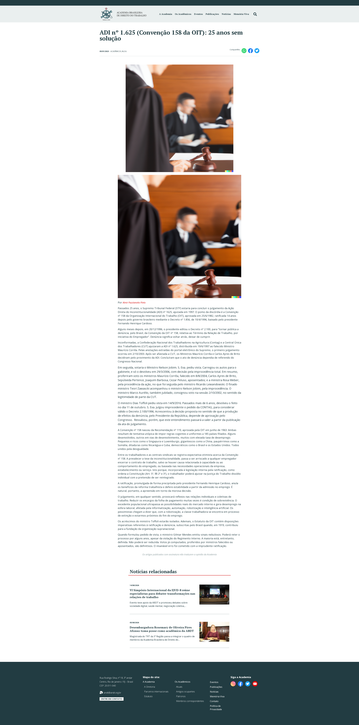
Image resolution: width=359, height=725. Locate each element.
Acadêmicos (116, 51)
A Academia (165, 14)
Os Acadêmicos (183, 14)
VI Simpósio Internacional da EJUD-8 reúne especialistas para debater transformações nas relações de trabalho (162, 593)
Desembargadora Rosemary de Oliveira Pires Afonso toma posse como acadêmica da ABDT (162, 629)
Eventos (198, 14)
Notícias (226, 14)
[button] (112, 699)
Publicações (212, 14)
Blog (124, 51)
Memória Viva (241, 14)
